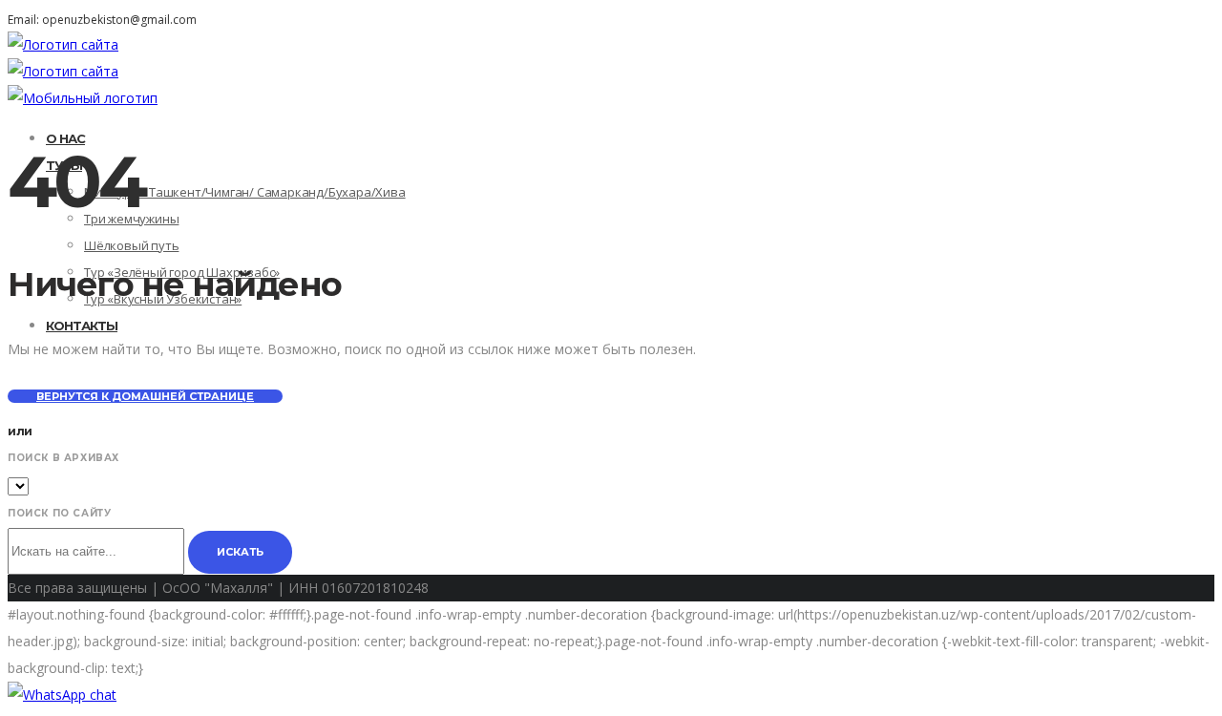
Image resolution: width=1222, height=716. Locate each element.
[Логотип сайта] (63, 44)
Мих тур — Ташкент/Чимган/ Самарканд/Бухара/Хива (245, 191)
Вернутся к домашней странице (145, 396)
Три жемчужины (131, 218)
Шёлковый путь (131, 245)
